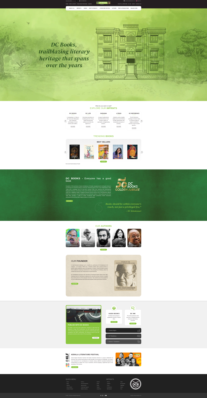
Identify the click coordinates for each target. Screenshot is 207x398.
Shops (133, 3)
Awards (90, 3)
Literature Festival (105, 8)
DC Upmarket (122, 383)
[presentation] (65, 121)
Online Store (134, 8)
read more (73, 126)
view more (103, 161)
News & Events (72, 3)
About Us (71, 8)
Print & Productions (123, 8)
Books (85, 8)
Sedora (121, 387)
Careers (98, 387)
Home (67, 3)
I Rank (121, 381)
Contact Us (138, 3)
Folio (121, 388)
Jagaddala (122, 385)
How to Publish (93, 8)
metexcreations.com (137, 395)
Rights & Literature (122, 3)
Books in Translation (114, 341)
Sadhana (108, 383)
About (68, 383)
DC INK (129, 3)
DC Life (108, 381)
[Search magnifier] (77, 1)
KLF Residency (112, 336)
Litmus (108, 385)
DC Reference (109, 387)
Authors (114, 8)
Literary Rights (112, 330)
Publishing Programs (82, 3)
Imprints (79, 8)
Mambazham (109, 388)
